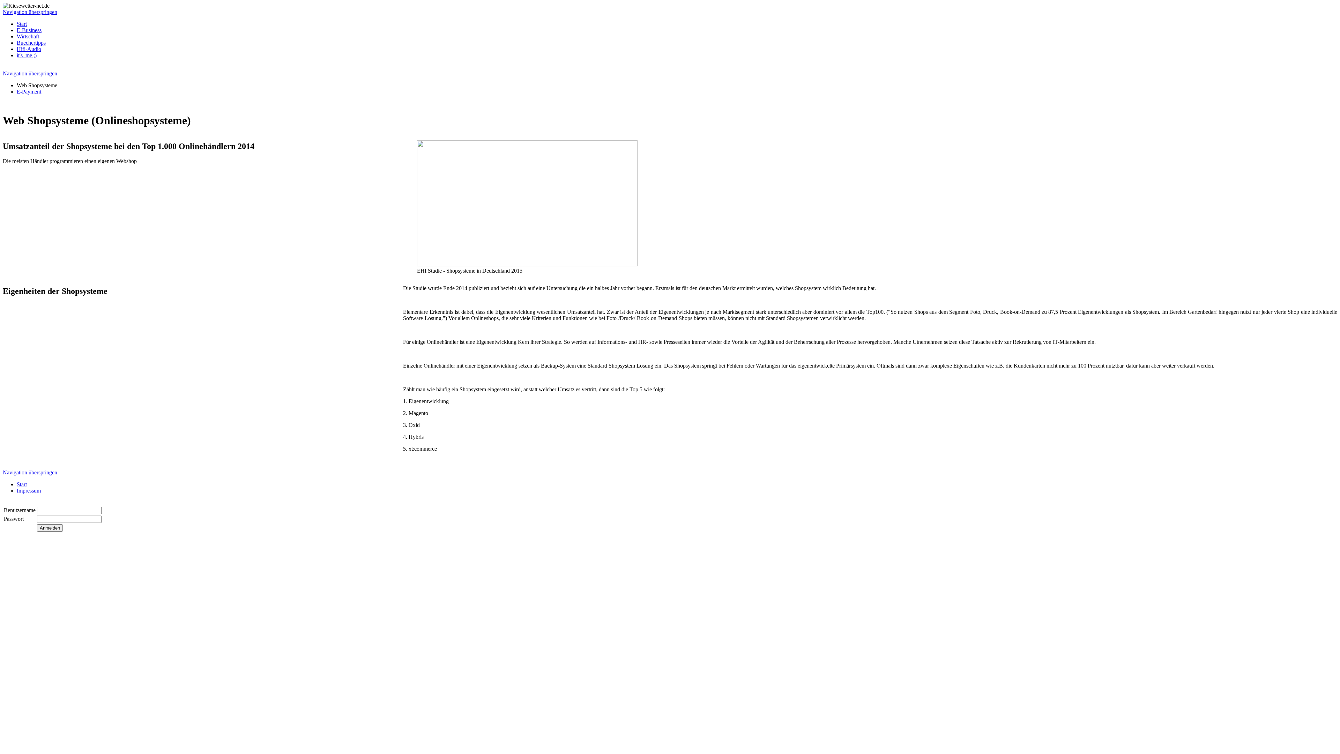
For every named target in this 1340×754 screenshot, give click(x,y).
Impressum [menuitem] (29, 491)
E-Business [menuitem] (29, 30)
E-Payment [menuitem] (29, 92)
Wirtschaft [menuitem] (28, 36)
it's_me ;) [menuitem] (27, 55)
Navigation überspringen (30, 12)
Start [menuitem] (22, 24)
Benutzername (20, 510)
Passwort (14, 519)
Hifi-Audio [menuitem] (29, 49)
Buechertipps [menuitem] (31, 43)
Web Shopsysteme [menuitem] (37, 85)
